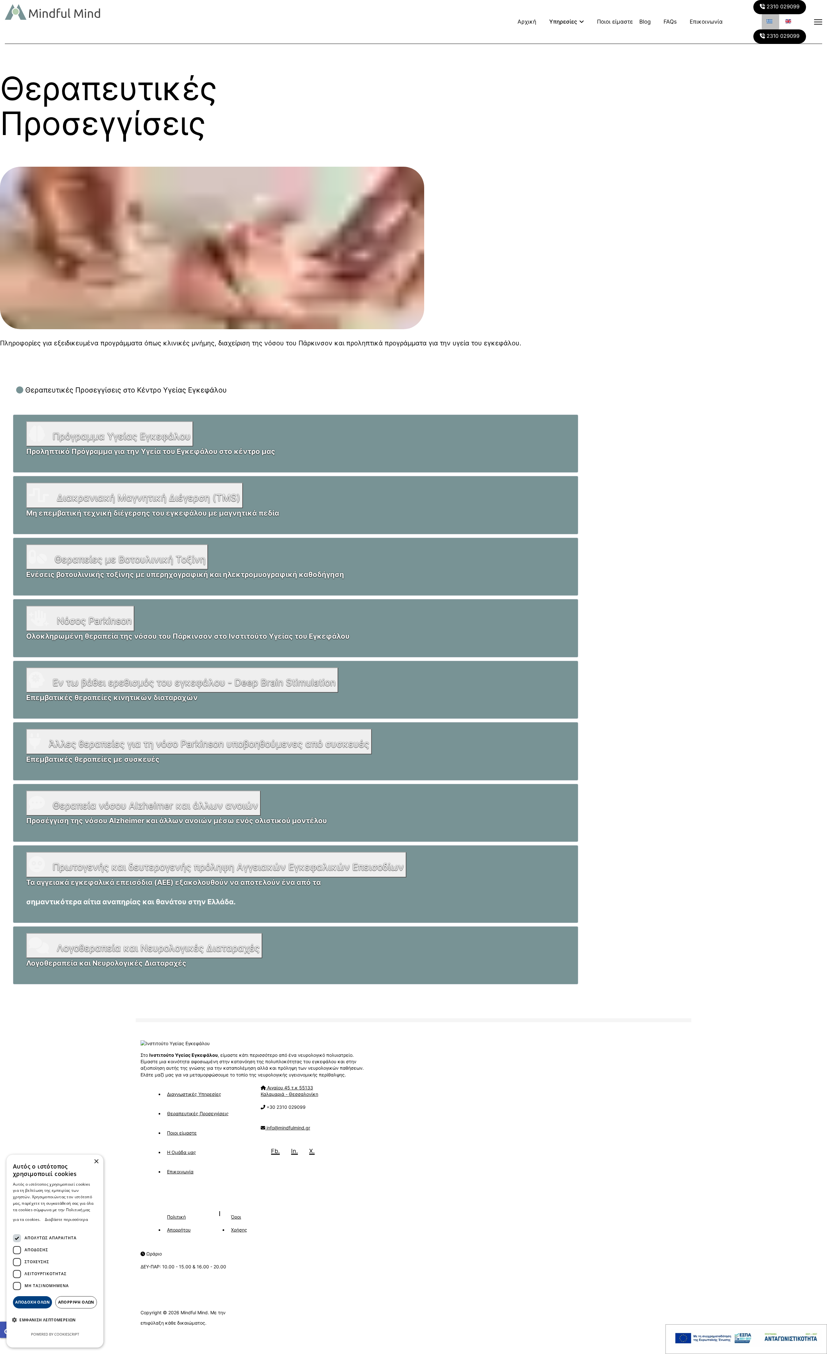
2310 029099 (782, 6)
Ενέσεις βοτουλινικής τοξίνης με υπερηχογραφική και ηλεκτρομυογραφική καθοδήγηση (185, 574)
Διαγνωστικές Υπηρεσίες (194, 1094)
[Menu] (818, 22)
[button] (46, 1320)
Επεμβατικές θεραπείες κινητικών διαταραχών (112, 697)
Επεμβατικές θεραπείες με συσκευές (93, 759)
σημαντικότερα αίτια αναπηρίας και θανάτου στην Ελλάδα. (131, 901)
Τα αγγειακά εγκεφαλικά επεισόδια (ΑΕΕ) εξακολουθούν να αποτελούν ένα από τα (173, 882)
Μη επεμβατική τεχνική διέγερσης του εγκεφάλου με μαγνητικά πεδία (152, 513)
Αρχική (527, 21)
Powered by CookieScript (55, 1334)
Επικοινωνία (706, 21)
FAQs (670, 21)
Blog (645, 21)
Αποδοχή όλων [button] (32, 1302)
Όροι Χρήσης (239, 1223)
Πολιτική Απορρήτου (179, 1223)
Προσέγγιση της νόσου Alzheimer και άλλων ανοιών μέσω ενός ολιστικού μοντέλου (176, 820)
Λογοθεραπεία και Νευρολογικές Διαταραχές (106, 963)
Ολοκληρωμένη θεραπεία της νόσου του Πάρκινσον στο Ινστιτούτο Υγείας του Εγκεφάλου (188, 636)
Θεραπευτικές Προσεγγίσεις (198, 1113)
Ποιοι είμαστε (615, 21)
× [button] (96, 1161)
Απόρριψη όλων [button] (76, 1302)
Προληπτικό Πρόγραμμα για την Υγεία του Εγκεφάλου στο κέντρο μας (150, 451)
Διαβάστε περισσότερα (66, 1219)
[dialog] (54, 1251)
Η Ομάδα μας (181, 1152)
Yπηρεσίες (563, 21)
